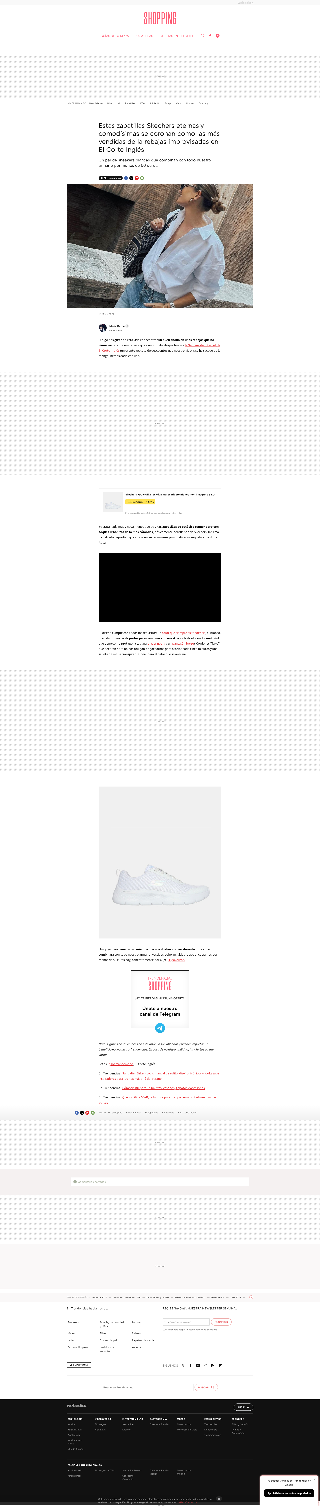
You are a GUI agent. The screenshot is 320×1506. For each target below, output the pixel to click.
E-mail (142, 178)
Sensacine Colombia (128, 1477)
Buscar (203, 1387)
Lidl (118, 103)
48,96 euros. (176, 960)
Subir (241, 1407)
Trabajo (136, 1322)
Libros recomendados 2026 (126, 1297)
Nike (109, 103)
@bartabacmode (121, 1064)
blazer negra (156, 643)
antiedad (137, 1347)
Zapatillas (130, 103)
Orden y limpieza (78, 1347)
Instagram (205, 1365)
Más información (188, 1502)
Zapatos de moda (143, 1340)
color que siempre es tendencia (183, 633)
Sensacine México (132, 1470)
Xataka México (75, 1470)
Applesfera (74, 1434)
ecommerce (134, 1112)
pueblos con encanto (107, 1349)
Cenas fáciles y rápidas (158, 1297)
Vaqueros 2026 (100, 1297)
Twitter (202, 36)
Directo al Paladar (159, 1424)
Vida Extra (100, 1429)
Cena (179, 103)
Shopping (160, 18)
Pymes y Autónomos (238, 1431)
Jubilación (155, 103)
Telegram (218, 36)
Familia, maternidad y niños (112, 1324)
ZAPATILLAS (144, 36)
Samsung (203, 103)
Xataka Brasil (74, 1475)
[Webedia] (245, 3)
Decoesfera (210, 1429)
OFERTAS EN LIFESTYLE (177, 36)
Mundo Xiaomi (76, 1448)
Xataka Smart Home (75, 1442)
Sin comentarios (112, 178)
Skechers (169, 1112)
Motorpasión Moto (187, 1429)
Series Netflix (218, 1297)
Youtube (197, 1365)
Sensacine (128, 1424)
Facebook (210, 36)
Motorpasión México (184, 1472)
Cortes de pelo (109, 1340)
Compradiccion (212, 1434)
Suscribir (221, 1321)
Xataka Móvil (75, 1429)
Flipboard (137, 178)
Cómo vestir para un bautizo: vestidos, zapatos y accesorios (163, 1088)
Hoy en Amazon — (140, 501)
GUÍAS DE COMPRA (114, 36)
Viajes (71, 1333)
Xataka (71, 1424)
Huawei (190, 103)
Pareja (168, 103)
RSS (213, 1365)
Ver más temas (79, 1365)
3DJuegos (100, 1424)
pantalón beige (183, 643)
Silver (103, 1333)
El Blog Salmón (240, 1424)
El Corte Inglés (188, 1112)
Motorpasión (184, 1424)
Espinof (126, 1429)
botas (71, 1340)
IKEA (142, 103)
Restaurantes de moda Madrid (190, 1297)
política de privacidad (206, 1329)
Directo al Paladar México (159, 1472)
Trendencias (210, 1424)
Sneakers (73, 1322)
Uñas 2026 (236, 1297)
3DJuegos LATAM (104, 1470)
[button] (118, 326)
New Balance (95, 103)
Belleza (136, 1333)
